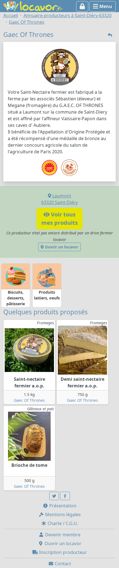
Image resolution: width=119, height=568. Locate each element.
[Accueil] (33, 5)
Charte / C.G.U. (62, 523)
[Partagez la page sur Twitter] (54, 496)
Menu (105, 6)
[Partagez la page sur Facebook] (65, 496)
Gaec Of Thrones (29, 400)
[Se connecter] (82, 6)
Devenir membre (62, 535)
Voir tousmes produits (59, 218)
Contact (62, 564)
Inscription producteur (62, 552)
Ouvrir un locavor (61, 247)
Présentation (62, 506)
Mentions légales (62, 514)
